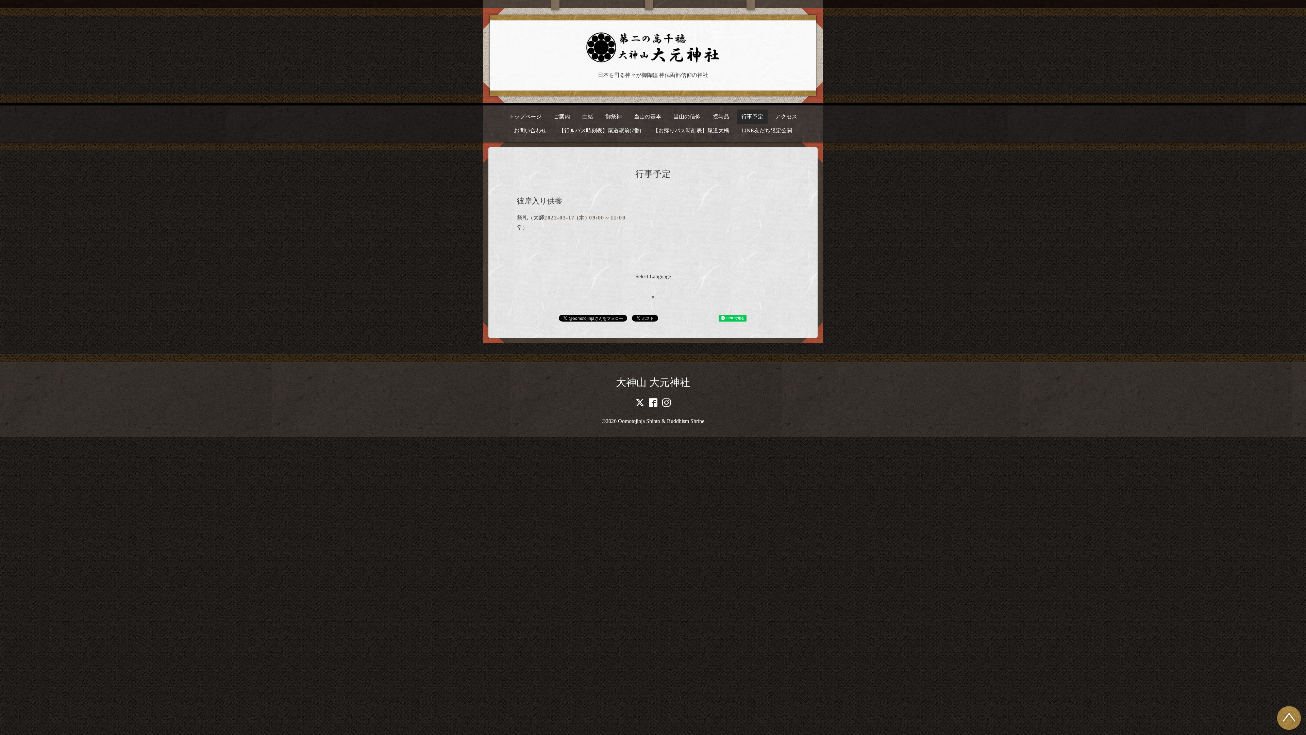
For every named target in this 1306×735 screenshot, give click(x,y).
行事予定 (752, 116)
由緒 (587, 116)
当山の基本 (647, 116)
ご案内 (562, 116)
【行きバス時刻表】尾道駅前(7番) (600, 130)
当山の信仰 (687, 116)
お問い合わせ (530, 130)
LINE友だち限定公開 (766, 130)
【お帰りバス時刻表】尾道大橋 (691, 130)
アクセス (786, 116)
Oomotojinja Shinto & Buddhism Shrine (661, 421)
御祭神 (613, 116)
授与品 (721, 116)
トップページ (525, 116)
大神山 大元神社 (653, 382)
